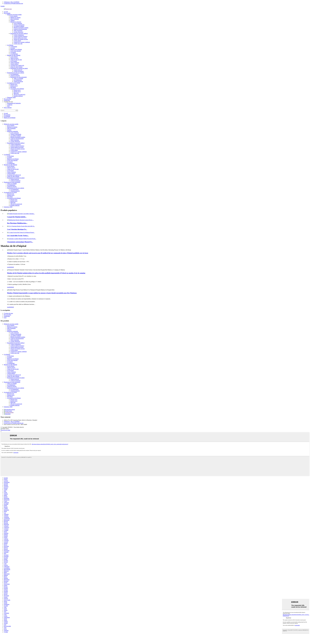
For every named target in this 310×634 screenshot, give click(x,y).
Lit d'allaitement (14, 74)
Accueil (6, 11)
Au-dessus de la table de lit (17, 65)
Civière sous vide (18, 43)
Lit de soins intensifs (15, 51)
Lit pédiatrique (14, 53)
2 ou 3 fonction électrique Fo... (17, 229)
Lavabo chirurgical (18, 32)
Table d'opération (18, 30)
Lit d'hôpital (10, 45)
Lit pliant (12, 48)
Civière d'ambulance (19, 35)
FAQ (8, 106)
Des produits (7, 13)
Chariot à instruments (19, 24)
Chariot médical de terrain (20, 38)
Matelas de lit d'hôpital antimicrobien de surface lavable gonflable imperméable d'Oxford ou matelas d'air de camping (46, 273)
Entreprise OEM (11, 97)
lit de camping (14, 16)
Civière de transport (19, 71)
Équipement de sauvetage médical (19, 33)
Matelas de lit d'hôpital (16, 49)
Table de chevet (14, 58)
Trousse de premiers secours (21, 39)
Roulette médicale (18, 96)
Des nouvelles (7, 99)
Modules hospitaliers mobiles (21, 27)
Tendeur (12, 20)
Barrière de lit (17, 91)
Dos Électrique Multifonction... (17, 223)
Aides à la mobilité (18, 78)
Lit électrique (13, 46)
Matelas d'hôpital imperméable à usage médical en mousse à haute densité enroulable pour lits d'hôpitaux (42, 293)
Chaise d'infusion (14, 62)
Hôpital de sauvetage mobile (14, 14)
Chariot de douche (15, 75)
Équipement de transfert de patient (19, 68)
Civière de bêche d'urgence (20, 36)
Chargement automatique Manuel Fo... (20, 242)
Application (7, 100)
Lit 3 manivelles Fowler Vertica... (18, 235)
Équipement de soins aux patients (15, 72)
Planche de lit (13, 84)
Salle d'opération (14, 19)
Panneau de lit (14, 85)
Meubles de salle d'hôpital (13, 55)
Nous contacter (8, 107)
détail (12, 267)
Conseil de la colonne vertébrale (22, 42)
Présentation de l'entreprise (14, 103)
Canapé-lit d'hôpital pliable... (16, 217)
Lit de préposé (14, 56)
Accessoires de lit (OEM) (13, 83)
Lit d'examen (13, 61)
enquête (9, 267)
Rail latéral (13, 87)
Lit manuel (13, 52)
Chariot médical (14, 64)
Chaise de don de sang (16, 59)
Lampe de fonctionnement (20, 29)
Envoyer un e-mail (5, 430)
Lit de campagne (18, 23)
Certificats (9, 104)
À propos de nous (8, 313)
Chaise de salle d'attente (16, 67)
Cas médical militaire (19, 26)
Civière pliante (17, 40)
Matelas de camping (15, 17)
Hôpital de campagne (15, 22)
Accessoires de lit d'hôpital (17, 88)
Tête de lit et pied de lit (19, 94)
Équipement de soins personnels (18, 77)
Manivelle (16, 93)
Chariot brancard (18, 69)
